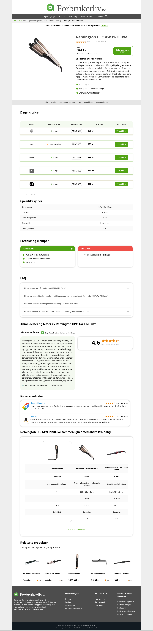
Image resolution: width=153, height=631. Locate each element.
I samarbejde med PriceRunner (29, 195)
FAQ (79, 102)
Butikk (32, 124)
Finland (92, 625)
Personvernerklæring (73, 608)
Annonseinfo (76, 124)
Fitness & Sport (87, 16)
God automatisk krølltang (56, 484)
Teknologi (73, 16)
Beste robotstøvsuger (125, 614)
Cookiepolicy (70, 605)
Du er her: (18, 21)
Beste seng (121, 608)
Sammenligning (102, 102)
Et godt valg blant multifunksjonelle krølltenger (87, 484)
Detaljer (54, 102)
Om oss (100, 16)
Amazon (34, 416)
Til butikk (121, 124)
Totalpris (99, 124)
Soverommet (100, 602)
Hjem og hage (49, 16)
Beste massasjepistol (125, 601)
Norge (80, 625)
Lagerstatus (54, 124)
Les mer (104, 25)
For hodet (51, 21)
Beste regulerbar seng (126, 611)
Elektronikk (99, 605)
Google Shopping (37, 403)
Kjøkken (62, 16)
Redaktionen (56, 385)
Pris (46, 102)
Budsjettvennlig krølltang (116, 484)
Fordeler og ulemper (67, 102)
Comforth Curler (57, 468)
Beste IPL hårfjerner (125, 605)
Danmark (74, 625)
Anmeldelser (88, 102)
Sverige (85, 625)
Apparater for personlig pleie (37, 21)
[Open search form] (106, 16)
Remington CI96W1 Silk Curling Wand (116, 468)
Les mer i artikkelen (76, 530)
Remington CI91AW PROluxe (87, 468)
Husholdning (100, 599)
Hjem (24, 21)
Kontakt (68, 602)
